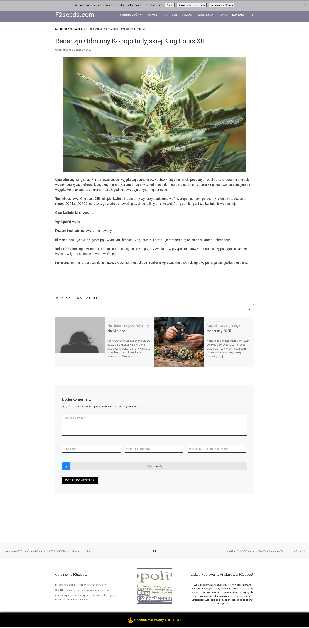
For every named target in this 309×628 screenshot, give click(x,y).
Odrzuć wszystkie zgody (191, 5)
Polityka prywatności (221, 5)
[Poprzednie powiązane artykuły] (241, 308)
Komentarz (74, 418)
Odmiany (80, 28)
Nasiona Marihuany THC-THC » (158, 620)
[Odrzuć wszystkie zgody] (304, 5)
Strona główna (63, 28)
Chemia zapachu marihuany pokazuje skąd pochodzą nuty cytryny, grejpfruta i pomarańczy (85, 597)
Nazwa (70, 448)
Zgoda (169, 5)
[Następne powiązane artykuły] (250, 308)
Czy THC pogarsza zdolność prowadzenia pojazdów (83, 589)
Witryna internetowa (209, 448)
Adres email (138, 448)
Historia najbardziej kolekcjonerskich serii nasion (80, 584)
